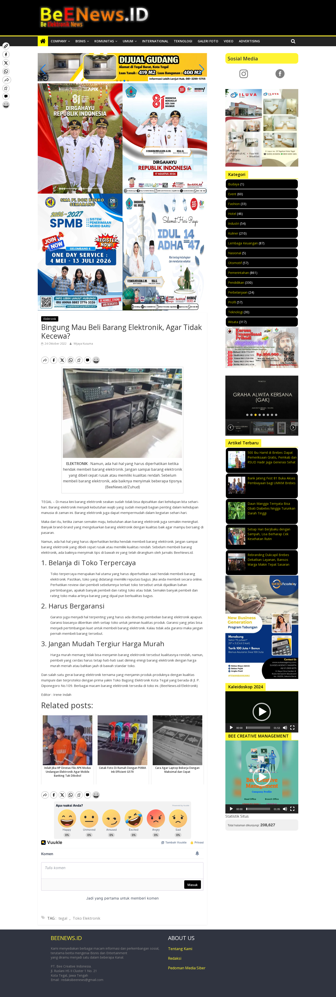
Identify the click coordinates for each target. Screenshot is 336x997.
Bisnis (80, 41)
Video (228, 41)
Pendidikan (236, 282)
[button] (117, 81)
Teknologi (183, 41)
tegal (63, 918)
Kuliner (233, 233)
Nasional (234, 253)
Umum (128, 41)
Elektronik (49, 319)
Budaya (233, 184)
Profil (232, 302)
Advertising (249, 41)
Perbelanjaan (238, 292)
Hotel (232, 213)
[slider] (258, 728)
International (155, 41)
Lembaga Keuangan (243, 243)
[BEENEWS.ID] (43, 41)
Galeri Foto (208, 41)
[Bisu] (285, 727)
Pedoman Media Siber (186, 967)
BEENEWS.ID (66, 938)
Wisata (233, 322)
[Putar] (231, 727)
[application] (261, 711)
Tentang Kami (180, 948)
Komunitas (104, 41)
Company (59, 41)
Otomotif (235, 263)
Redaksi (174, 958)
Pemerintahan (238, 272)
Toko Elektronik (86, 918)
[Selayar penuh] (292, 727)
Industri (233, 223)
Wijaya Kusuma (83, 344)
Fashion (234, 204)
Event (232, 194)
